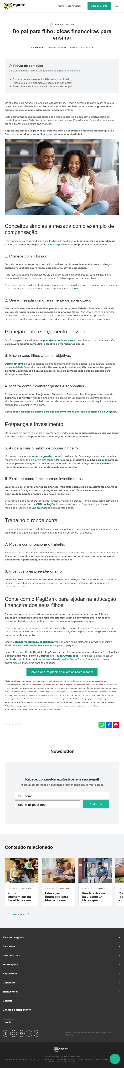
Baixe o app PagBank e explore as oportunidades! (62, 672)
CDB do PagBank (47, 504)
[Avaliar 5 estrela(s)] (19, 725)
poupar (102, 459)
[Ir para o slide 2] (18, 914)
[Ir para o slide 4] (23, 914)
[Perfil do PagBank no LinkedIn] (29, 1033)
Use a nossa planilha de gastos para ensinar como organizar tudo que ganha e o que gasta (60, 411)
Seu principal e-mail (32, 805)
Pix (76, 288)
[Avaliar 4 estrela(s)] (16, 725)
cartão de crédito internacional (23, 659)
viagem (31, 463)
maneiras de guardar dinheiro (45, 456)
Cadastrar (95, 804)
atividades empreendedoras (47, 579)
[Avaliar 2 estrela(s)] (9, 725)
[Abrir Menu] (117, 6)
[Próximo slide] (29, 914)
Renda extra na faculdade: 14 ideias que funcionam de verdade (93, 900)
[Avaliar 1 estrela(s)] (6, 725)
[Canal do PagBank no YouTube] (21, 1033)
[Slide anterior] (8, 914)
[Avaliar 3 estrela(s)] (13, 725)
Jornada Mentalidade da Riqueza (33, 641)
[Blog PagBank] (37, 1033)
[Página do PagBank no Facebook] (6, 1033)
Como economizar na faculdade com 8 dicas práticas (21, 898)
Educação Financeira (64, 24)
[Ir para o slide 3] (21, 914)
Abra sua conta (99, 5)
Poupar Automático (66, 655)
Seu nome (25, 796)
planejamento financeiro (58, 340)
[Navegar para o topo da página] (115, 1059)
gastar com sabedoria (33, 319)
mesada (53, 244)
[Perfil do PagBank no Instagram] (13, 1033)
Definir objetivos (15, 363)
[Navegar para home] (51, 24)
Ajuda (8, 1022)
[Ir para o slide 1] (14, 914)
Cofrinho (44, 655)
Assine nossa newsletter (70, 5)
